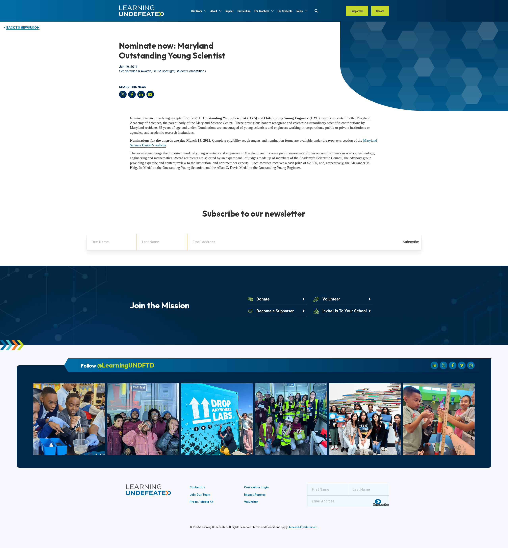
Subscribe (411, 242)
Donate (263, 299)
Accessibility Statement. (303, 527)
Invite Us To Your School (344, 311)
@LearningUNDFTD (125, 365)
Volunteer (331, 299)
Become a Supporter (275, 311)
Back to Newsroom (22, 27)
